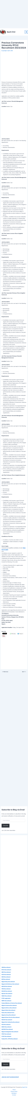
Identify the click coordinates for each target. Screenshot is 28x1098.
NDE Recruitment (6, 977)
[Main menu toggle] (26, 32)
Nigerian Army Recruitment (9, 1015)
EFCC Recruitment (6, 969)
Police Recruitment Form (8, 1012)
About (14, 1089)
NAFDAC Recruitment (7, 1029)
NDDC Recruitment (6, 1027)
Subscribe (5, 825)
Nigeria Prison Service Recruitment (11, 1017)
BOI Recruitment (6, 979)
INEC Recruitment (6, 972)
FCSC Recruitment (6, 1036)
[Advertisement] (14, 14)
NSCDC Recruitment (7, 1019)
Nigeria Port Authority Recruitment (10, 1022)
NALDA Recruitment (7, 991)
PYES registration (6, 998)
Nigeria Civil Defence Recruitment (10, 984)
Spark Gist (11, 32)
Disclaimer (14, 1093)
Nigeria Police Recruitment (8, 1010)
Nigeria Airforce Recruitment (9, 1007)
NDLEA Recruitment (7, 986)
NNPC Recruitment (6, 1000)
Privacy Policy (14, 1091)
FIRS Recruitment (6, 988)
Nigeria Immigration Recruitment (10, 1031)
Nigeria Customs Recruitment (9, 1005)
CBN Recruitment (6, 967)
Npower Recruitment (7, 993)
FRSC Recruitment (6, 1034)
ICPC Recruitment (6, 974)
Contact (14, 1095)
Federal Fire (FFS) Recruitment (10, 1038)
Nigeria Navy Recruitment (8, 981)
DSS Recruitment (6, 1024)
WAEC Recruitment (6, 996)
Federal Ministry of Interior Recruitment (12, 1003)
